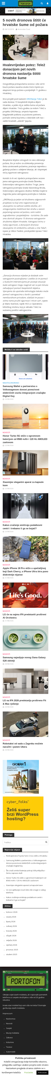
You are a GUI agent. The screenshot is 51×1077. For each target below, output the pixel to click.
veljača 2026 (11, 940)
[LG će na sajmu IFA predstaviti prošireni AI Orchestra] (25, 594)
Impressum (8, 1013)
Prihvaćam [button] (42, 1072)
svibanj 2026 (11, 926)
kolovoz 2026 (11, 912)
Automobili (10, 1051)
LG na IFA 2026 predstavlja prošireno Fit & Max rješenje (24, 702)
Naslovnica (10, 1019)
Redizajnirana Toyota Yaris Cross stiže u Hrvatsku (26, 856)
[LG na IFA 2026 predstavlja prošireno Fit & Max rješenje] (25, 681)
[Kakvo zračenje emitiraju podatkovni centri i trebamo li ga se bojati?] (25, 505)
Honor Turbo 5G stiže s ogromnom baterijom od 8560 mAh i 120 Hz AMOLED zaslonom (25, 439)
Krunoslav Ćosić (24, 29)
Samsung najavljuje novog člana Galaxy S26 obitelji (24, 659)
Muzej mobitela (12, 1033)
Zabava (9, 1037)
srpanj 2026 (11, 917)
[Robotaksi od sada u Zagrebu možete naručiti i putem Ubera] (25, 724)
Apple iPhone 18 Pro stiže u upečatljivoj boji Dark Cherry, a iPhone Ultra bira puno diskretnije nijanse (25, 571)
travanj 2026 (11, 931)
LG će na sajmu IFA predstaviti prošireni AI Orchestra (24, 616)
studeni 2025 (11, 954)
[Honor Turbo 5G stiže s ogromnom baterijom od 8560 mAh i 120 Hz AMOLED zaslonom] (25, 416)
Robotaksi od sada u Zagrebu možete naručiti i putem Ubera (23, 745)
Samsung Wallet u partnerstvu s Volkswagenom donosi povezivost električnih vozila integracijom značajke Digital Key (24, 391)
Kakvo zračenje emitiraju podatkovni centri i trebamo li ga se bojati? (22, 527)
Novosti (6, 432)
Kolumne (10, 1042)
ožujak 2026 (11, 935)
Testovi (9, 1047)
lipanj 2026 (10, 921)
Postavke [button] (28, 1072)
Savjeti (9, 1028)
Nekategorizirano (11, 383)
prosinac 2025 (12, 949)
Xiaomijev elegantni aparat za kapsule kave (23, 484)
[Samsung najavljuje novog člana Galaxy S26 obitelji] (25, 638)
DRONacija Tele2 (34, 99)
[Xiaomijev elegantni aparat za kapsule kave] (25, 462)
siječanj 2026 (11, 945)
